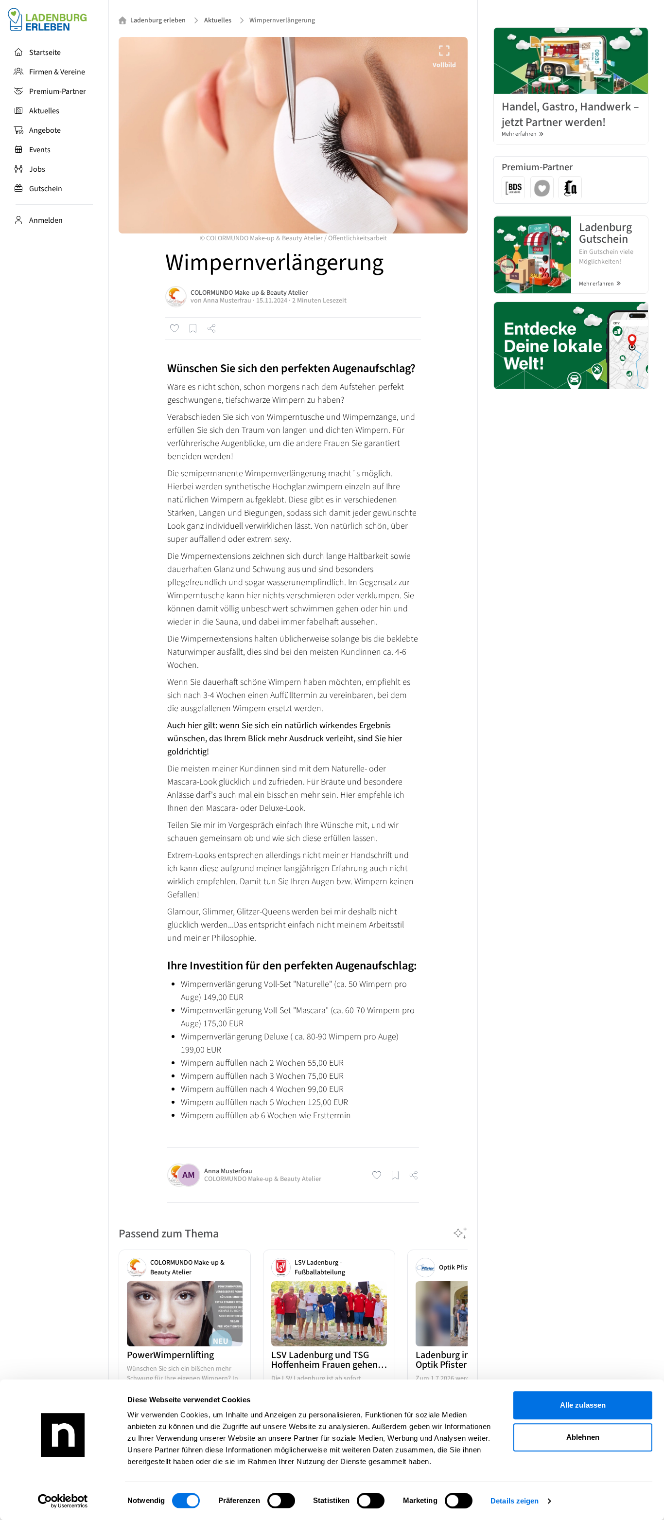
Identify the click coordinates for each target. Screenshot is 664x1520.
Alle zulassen (583, 1405)
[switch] (281, 1500)
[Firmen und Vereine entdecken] (571, 345)
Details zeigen (514, 1501)
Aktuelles (217, 20)
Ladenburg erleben (158, 20)
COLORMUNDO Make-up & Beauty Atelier (249, 293)
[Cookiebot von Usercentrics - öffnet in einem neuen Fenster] (62, 1501)
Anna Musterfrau (227, 300)
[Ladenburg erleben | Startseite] (54, 19)
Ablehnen (582, 1437)
